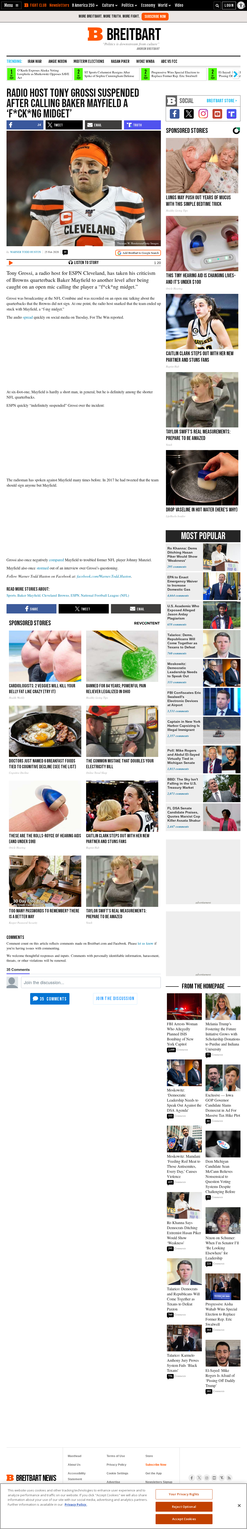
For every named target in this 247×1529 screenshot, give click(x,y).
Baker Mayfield (29, 595)
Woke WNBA (145, 61)
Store (149, 1456)
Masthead (74, 1456)
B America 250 (83, 5)
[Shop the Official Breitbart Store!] (222, 101)
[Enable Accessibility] (241, 5)
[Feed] (229, 1477)
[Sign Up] (155, 16)
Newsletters (59, 5)
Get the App (153, 1473)
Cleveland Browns (55, 595)
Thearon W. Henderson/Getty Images (137, 243)
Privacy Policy (116, 1464)
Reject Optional (184, 1506)
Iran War (35, 61)
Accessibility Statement (77, 1476)
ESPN (75, 595)
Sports (11, 595)
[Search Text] (217, 5)
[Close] (239, 1505)
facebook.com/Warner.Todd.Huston (104, 576)
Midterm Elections (89, 61)
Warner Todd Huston (25, 252)
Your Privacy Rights (184, 1494)
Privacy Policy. (76, 1504)
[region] (123, 1506)
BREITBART (133, 34)
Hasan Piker (120, 61)
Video (179, 5)
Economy (148, 5)
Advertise (113, 1482)
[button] (11, 5)
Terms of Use (116, 1456)
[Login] (229, 5)
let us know (145, 943)
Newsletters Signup (158, 1482)
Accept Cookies (184, 1519)
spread (28, 317)
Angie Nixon (57, 61)
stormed (43, 567)
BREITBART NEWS (36, 1478)
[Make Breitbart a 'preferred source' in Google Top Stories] (138, 253)
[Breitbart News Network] (171, 101)
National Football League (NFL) (105, 595)
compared (56, 559)
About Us (74, 1464)
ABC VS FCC (169, 61)
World (162, 5)
